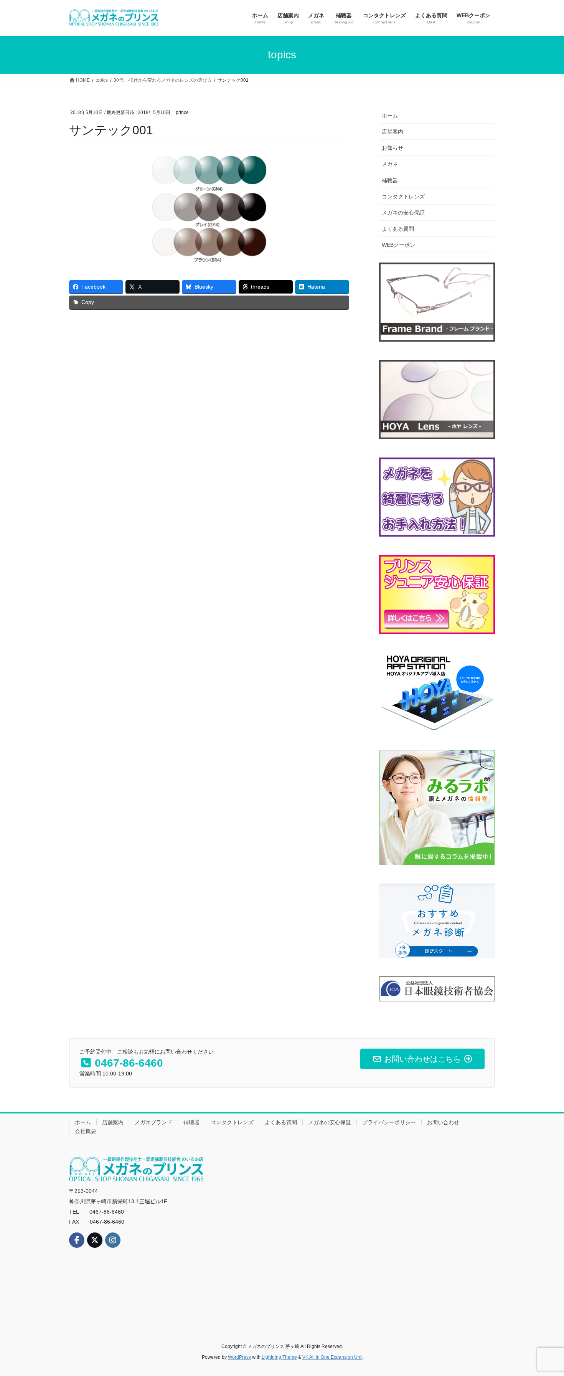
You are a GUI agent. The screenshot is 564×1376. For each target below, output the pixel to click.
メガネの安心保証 (403, 213)
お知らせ (392, 148)
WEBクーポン (398, 245)
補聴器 (390, 180)
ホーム (390, 115)
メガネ (390, 164)
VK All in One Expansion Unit (332, 1357)
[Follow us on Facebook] (76, 1240)
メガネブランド (153, 1122)
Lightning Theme (279, 1357)
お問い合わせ (443, 1122)
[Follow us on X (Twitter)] (94, 1240)
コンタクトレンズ (403, 196)
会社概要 (85, 1131)
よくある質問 (398, 229)
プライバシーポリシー (389, 1122)
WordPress (239, 1357)
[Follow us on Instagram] (112, 1240)
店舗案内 (392, 132)
